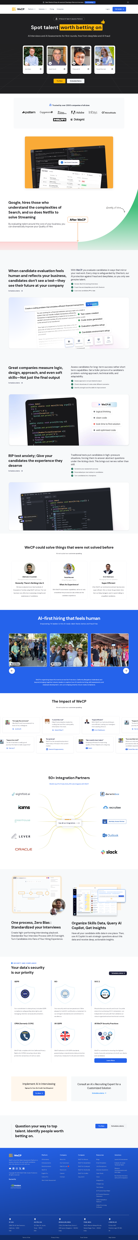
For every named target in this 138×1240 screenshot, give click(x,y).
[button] (32, 9)
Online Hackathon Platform (101, 1201)
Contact (62, 1177)
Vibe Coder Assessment (49, 1180)
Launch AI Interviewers (121, 1159)
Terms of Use (26, 1237)
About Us (62, 1159)
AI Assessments (46, 1163)
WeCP (79, 270)
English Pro (45, 1173)
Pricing (52, 9)
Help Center (112, 1237)
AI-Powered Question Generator (102, 1195)
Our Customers (64, 1163)
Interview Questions (102, 1170)
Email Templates (101, 1163)
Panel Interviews (46, 1166)
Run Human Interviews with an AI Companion (121, 1177)
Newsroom (63, 1170)
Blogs (97, 1159)
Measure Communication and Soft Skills (121, 1170)
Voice (98, 1177)
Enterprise (60, 9)
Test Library (99, 1187)
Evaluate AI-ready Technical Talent (120, 1164)
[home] (18, 9)
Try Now (60, 81)
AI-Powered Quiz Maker (103, 1191)
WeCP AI (44, 1170)
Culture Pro (45, 1177)
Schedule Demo (75, 81)
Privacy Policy (55, 1237)
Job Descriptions (101, 1166)
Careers (62, 1173)
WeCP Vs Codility (83, 1173)
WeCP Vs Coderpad (84, 1166)
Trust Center (83, 1237)
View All (81, 1177)
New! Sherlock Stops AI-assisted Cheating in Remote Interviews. (64, 2)
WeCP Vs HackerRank (84, 1163)
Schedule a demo (99, 1093)
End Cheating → (90, 2)
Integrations (99, 1180)
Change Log (99, 1184)
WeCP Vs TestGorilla (84, 1170)
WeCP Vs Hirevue (83, 1159)
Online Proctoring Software (101, 1206)
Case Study (99, 1173)
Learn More (111, 1060)
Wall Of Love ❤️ (64, 1166)
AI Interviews (45, 1159)
